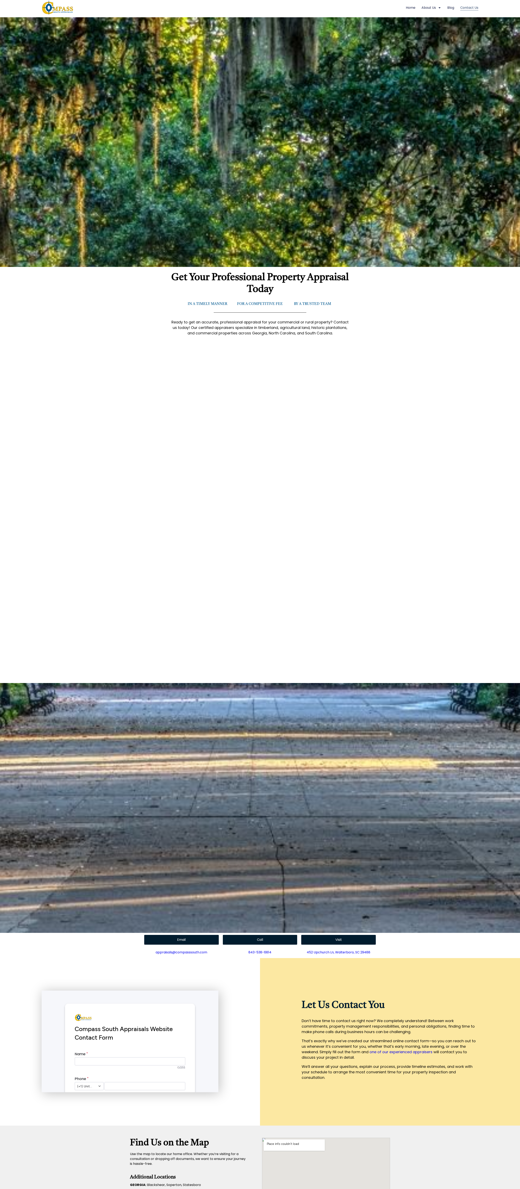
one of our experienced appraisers (400, 1051)
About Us (428, 7)
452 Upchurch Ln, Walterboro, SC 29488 (338, 952)
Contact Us (469, 7)
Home (410, 7)
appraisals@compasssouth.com (181, 952)
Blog (450, 7)
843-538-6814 (259, 952)
